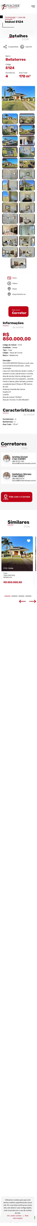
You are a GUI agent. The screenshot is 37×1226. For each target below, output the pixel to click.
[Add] (28, 540)
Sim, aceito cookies (14, 1216)
